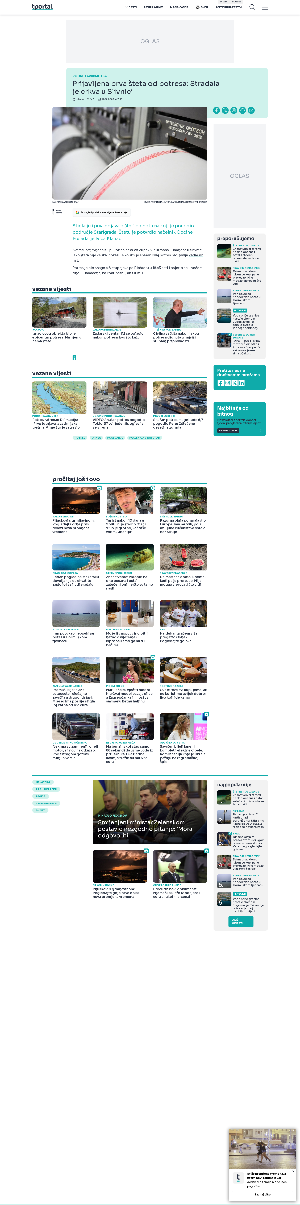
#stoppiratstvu (229, 7)
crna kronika (46, 803)
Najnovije (179, 7)
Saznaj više (262, 1194)
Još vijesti (237, 921)
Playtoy (236, 2)
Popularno (153, 7)
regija (40, 796)
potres (80, 437)
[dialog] (262, 1165)
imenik (223, 2)
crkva (96, 437)
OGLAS (150, 41)
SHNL (205, 7)
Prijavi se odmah (228, 430)
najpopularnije (234, 785)
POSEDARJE (115, 437)
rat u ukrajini (46, 789)
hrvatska (43, 782)
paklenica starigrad (144, 437)
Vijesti (131, 7)
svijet (40, 810)
